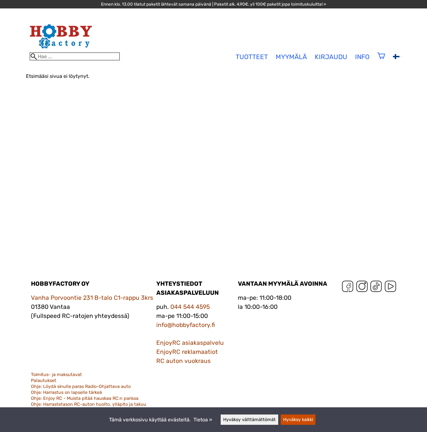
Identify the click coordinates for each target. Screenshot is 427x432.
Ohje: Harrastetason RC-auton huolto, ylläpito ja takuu (88, 404)
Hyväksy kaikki (298, 419)
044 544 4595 (190, 306)
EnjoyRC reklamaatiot (187, 351)
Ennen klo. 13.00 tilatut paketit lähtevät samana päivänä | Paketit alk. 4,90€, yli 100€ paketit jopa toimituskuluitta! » (213, 4)
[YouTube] (390, 288)
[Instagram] (362, 288)
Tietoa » (202, 420)
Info (362, 57)
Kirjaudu (331, 57)
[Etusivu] (61, 50)
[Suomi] (397, 57)
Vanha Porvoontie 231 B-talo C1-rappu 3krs (92, 297)
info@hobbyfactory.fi (185, 325)
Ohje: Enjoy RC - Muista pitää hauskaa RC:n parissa (84, 398)
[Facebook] (347, 288)
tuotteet (252, 57)
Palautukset (43, 380)
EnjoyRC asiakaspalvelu (190, 342)
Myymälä (291, 57)
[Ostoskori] (381, 60)
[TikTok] (376, 288)
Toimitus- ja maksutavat (56, 374)
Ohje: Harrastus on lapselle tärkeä (66, 392)
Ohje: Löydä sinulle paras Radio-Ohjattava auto (81, 386)
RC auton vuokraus (183, 360)
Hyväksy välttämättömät (249, 419)
